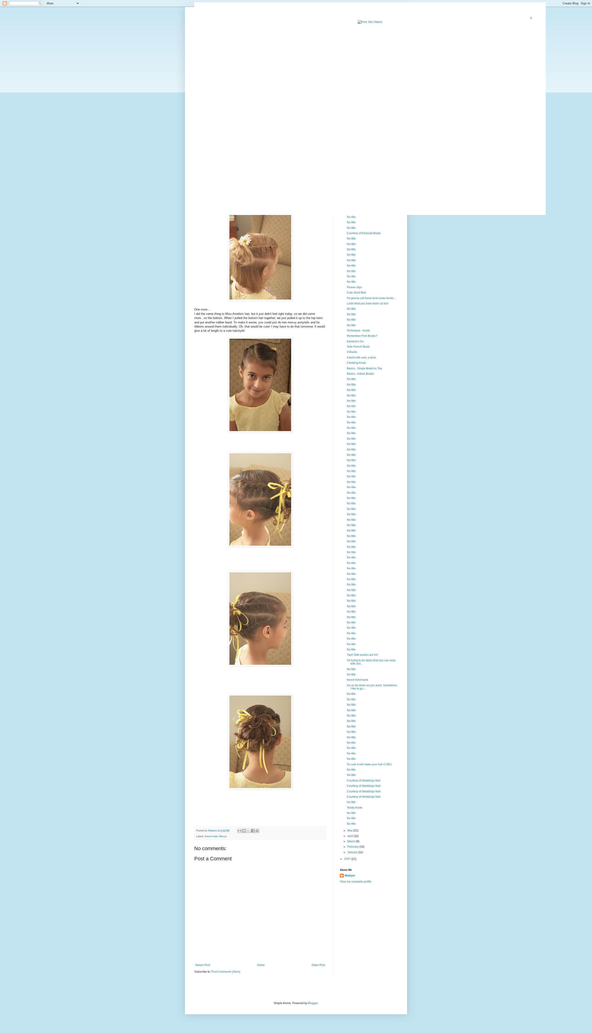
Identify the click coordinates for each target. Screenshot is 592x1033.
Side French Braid (358, 346)
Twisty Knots (354, 807)
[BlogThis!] (244, 830)
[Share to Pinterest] (257, 830)
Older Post (318, 965)
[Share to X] (248, 830)
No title (351, 217)
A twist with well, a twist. (361, 357)
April (350, 836)
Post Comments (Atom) (225, 971)
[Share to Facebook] (252, 830)
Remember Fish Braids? (362, 335)
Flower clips (354, 287)
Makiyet (350, 875)
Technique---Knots (358, 330)
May (350, 830)
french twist (211, 836)
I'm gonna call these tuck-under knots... (371, 298)
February (353, 846)
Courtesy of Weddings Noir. (364, 791)
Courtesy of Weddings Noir (364, 780)
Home (261, 965)
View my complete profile (355, 881)
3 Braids (352, 352)
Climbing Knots (356, 363)
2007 (347, 859)
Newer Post (202, 965)
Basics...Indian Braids (360, 373)
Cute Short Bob (356, 292)
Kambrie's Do (355, 341)
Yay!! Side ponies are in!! (362, 654)
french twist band (357, 679)
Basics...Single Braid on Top (364, 368)
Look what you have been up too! (367, 303)
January (352, 852)
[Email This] (239, 830)
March (351, 841)
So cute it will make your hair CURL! (369, 764)
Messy (223, 836)
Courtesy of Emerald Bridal (364, 233)
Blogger (313, 1003)
